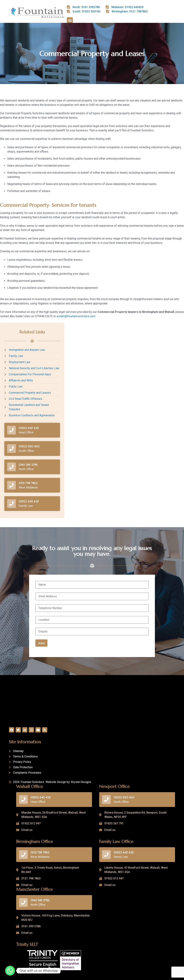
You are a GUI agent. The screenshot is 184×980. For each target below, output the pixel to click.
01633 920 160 (29, 446)
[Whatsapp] (10, 971)
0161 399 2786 (28, 464)
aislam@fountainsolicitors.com (76, 316)
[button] (70, 20)
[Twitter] (18, 729)
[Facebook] (11, 729)
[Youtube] (38, 729)
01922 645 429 (29, 428)
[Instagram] (31, 729)
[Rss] (44, 729)
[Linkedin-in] (24, 729)
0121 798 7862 (28, 483)
